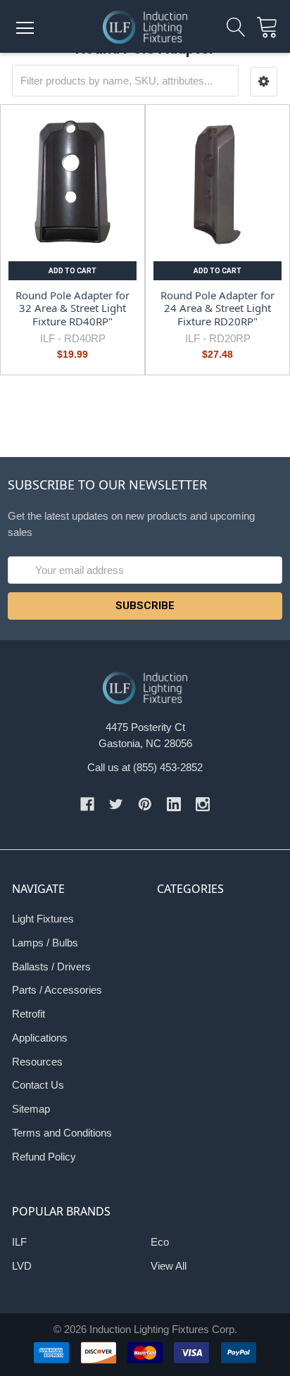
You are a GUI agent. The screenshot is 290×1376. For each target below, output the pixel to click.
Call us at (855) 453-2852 (145, 767)
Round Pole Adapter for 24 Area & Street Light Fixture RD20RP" (217, 308)
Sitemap (31, 1109)
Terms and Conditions (62, 1133)
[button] (264, 82)
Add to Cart (72, 271)
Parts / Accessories (57, 990)
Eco (160, 1242)
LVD (22, 1266)
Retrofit (28, 1014)
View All (169, 1266)
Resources (37, 1062)
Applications (40, 1038)
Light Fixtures (43, 919)
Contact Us (38, 1085)
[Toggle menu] (24, 28)
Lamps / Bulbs (45, 943)
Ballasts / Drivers (51, 966)
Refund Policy (44, 1157)
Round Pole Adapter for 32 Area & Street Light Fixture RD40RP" (72, 308)
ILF (19, 1242)
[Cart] (271, 28)
